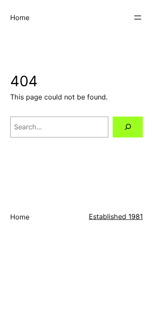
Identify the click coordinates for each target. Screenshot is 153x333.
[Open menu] (138, 17)
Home (19, 17)
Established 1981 (116, 216)
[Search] (128, 127)
